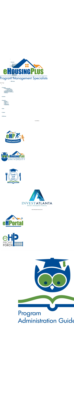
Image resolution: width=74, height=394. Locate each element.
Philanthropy (14, 75)
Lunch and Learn (15, 66)
